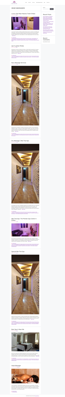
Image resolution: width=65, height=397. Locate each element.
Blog (44, 2)
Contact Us (48, 2)
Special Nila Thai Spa (17, 251)
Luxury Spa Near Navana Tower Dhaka (23, 13)
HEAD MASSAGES (34, 38)
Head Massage (16, 365)
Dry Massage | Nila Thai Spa (20, 140)
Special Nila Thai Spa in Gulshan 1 (26, 245)
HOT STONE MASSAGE (22, 322)
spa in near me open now (19, 359)
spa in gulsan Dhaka (17, 46)
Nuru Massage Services (18, 62)
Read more (13, 35)
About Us (29, 2)
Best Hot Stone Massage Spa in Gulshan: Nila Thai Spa (19, 38)
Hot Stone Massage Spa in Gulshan (20, 39)
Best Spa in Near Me (17, 329)
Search (44, 7)
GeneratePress (37, 395)
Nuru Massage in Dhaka (14, 245)
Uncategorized (14, 37)
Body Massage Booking (39, 2)
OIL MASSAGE (19, 245)
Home (26, 2)
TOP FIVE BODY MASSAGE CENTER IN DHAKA (22, 213)
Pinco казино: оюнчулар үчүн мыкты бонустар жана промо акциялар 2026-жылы (47, 27)
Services (33, 2)
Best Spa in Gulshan (28, 38)
